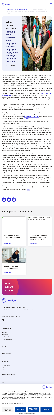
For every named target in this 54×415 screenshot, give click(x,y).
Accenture (28, 118)
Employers (4, 332)
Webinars (4, 369)
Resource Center (6, 365)
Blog (8, 9)
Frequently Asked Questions (8, 374)
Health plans (5, 334)
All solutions (5, 351)
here (28, 189)
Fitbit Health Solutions (31, 116)
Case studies (5, 372)
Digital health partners (7, 339)
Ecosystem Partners (6, 353)
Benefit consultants (6, 336)
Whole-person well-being (19, 9)
